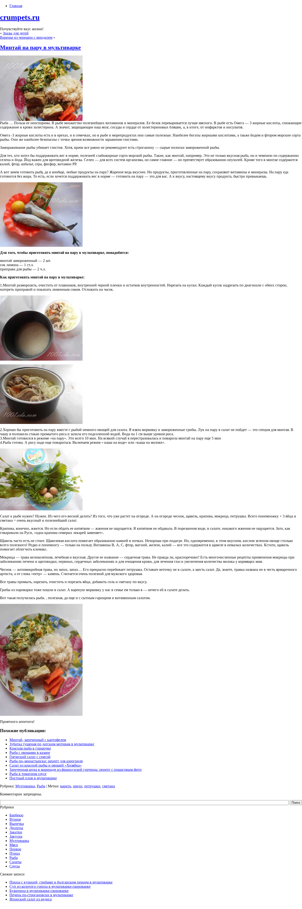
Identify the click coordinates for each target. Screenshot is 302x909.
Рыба (41, 786)
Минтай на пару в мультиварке (40, 47)
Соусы (14, 866)
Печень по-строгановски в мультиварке (41, 895)
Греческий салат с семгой (29, 757)
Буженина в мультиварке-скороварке (39, 891)
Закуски (15, 836)
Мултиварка (25, 786)
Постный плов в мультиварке (33, 778)
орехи (77, 786)
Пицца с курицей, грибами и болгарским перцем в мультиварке (61, 882)
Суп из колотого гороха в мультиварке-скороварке (50, 886)
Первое (15, 849)
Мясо (13, 845)
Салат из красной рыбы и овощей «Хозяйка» (45, 765)
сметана (108, 786)
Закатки (15, 832)
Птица (14, 853)
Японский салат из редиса (30, 899)
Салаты (15, 862)
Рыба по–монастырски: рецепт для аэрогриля (46, 761)
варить (65, 786)
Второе (15, 819)
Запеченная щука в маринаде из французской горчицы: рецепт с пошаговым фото (75, 770)
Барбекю (16, 815)
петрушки (92, 786)
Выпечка (16, 824)
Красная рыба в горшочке (30, 748)
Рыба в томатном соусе (27, 774)
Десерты (16, 828)
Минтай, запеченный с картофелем (37, 740)
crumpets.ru (20, 17)
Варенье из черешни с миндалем (26, 37)
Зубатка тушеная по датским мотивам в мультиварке (51, 744)
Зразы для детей (16, 33)
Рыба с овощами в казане (29, 753)
